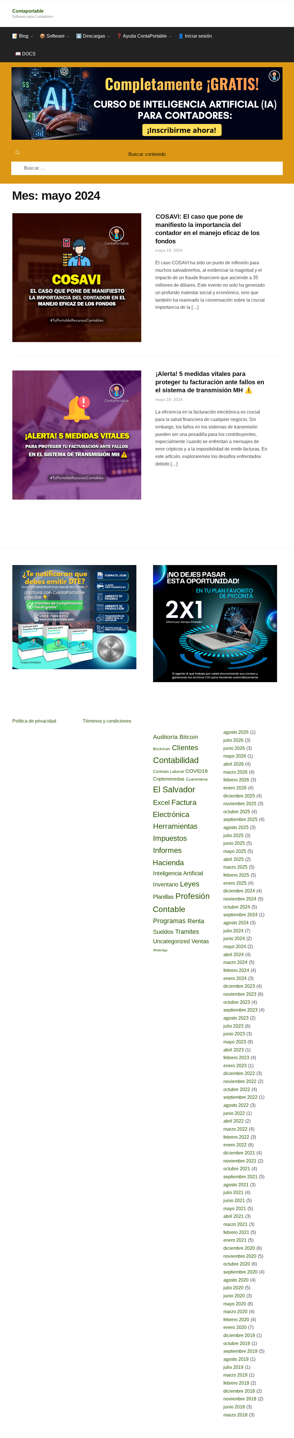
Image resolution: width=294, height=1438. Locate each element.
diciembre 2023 (239, 986)
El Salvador (174, 789)
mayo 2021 (234, 1208)
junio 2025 (234, 843)
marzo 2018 (235, 1414)
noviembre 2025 (239, 803)
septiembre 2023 (240, 1010)
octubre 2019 (236, 1343)
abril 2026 (233, 764)
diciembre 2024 (239, 890)
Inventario (165, 884)
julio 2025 (233, 835)
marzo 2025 (235, 867)
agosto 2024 (236, 922)
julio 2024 (233, 930)
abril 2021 (233, 1216)
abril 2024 (233, 954)
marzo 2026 (235, 772)
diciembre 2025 (239, 795)
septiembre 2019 (240, 1351)
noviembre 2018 (239, 1398)
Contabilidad (176, 760)
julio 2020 (233, 1287)
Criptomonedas (168, 779)
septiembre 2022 (240, 1097)
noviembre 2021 (239, 1160)
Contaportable (28, 11)
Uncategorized (171, 941)
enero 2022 (235, 1144)
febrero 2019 (236, 1383)
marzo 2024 (235, 962)
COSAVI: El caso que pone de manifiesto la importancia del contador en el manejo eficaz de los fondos (207, 229)
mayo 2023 (234, 1041)
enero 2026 (235, 787)
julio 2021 (233, 1192)
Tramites (187, 931)
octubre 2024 (236, 907)
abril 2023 (233, 1049)
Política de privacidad (34, 721)
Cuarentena (197, 779)
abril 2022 (233, 1121)
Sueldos (163, 932)
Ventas (200, 941)
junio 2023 (234, 1033)
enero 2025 (235, 883)
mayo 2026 (234, 756)
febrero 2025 (236, 875)
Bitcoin (188, 736)
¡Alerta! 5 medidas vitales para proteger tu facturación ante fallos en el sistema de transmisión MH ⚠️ (209, 382)
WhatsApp (160, 950)
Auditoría (165, 736)
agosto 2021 (236, 1184)
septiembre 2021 (240, 1176)
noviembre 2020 (239, 1256)
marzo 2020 (235, 1311)
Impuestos (170, 838)
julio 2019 (233, 1367)
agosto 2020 (236, 1280)
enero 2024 (235, 978)
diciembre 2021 (239, 1152)
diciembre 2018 (239, 1391)
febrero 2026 (236, 779)
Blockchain (161, 749)
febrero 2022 (236, 1137)
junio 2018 (234, 1406)
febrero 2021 (236, 1232)
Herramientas (175, 826)
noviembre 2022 (239, 1081)
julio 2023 (233, 1026)
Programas (169, 921)
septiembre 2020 (240, 1272)
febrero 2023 (236, 1057)
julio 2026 (233, 740)
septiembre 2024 (240, 914)
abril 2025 (233, 859)
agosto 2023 (236, 1018)
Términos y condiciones (107, 721)
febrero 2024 (236, 970)
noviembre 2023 (239, 994)
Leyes (190, 884)
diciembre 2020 (239, 1248)
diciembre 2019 (239, 1335)
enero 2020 (235, 1327)
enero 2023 (235, 1065)
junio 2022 (234, 1113)
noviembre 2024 (239, 898)
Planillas (163, 897)
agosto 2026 (236, 732)
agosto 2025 (236, 827)
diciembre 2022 (239, 1073)
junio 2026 (234, 748)
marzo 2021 (235, 1224)
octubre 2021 (236, 1168)
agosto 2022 (236, 1105)
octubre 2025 (236, 811)
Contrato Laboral (168, 771)
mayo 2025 (234, 851)
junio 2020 (234, 1295)
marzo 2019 (235, 1375)
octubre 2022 (236, 1089)
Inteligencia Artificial (178, 873)
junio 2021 (234, 1200)
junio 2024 (234, 938)
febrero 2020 (236, 1319)
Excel (161, 802)
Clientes (185, 748)
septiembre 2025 (240, 819)
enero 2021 (235, 1240)
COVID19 (196, 771)
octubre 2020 (236, 1264)
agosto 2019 (236, 1359)
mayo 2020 (234, 1303)
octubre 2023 (236, 1002)
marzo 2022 (235, 1129)
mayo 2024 (234, 946)
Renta (195, 921)
